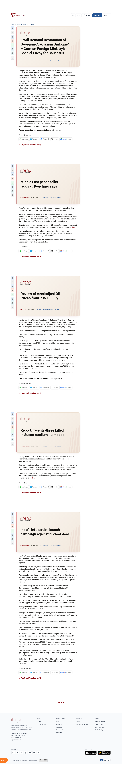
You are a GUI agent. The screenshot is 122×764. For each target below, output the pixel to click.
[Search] (73, 15)
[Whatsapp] (13, 752)
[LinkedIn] (34, 752)
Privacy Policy (99, 724)
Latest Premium (41, 724)
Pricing (78, 721)
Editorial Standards (62, 730)
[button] (12, 28)
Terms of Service (100, 721)
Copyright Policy (100, 727)
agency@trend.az (16, 739)
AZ (105, 760)
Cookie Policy (99, 730)
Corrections (59, 733)
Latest (39, 721)
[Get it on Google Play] (104, 753)
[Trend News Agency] (16, 720)
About (58, 721)
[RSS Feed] (38, 752)
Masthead (59, 724)
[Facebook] (17, 752)
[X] (21, 752)
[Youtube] (25, 752)
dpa (73, 227)
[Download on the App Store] (91, 753)
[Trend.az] (18, 15)
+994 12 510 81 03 (16, 737)
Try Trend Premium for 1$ (31, 145)
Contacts (59, 727)
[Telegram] (30, 752)
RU (109, 760)
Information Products (82, 724)
